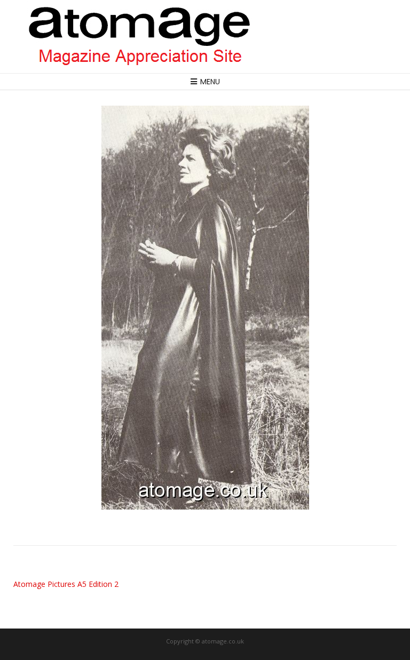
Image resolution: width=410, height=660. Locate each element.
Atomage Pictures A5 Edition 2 (66, 584)
